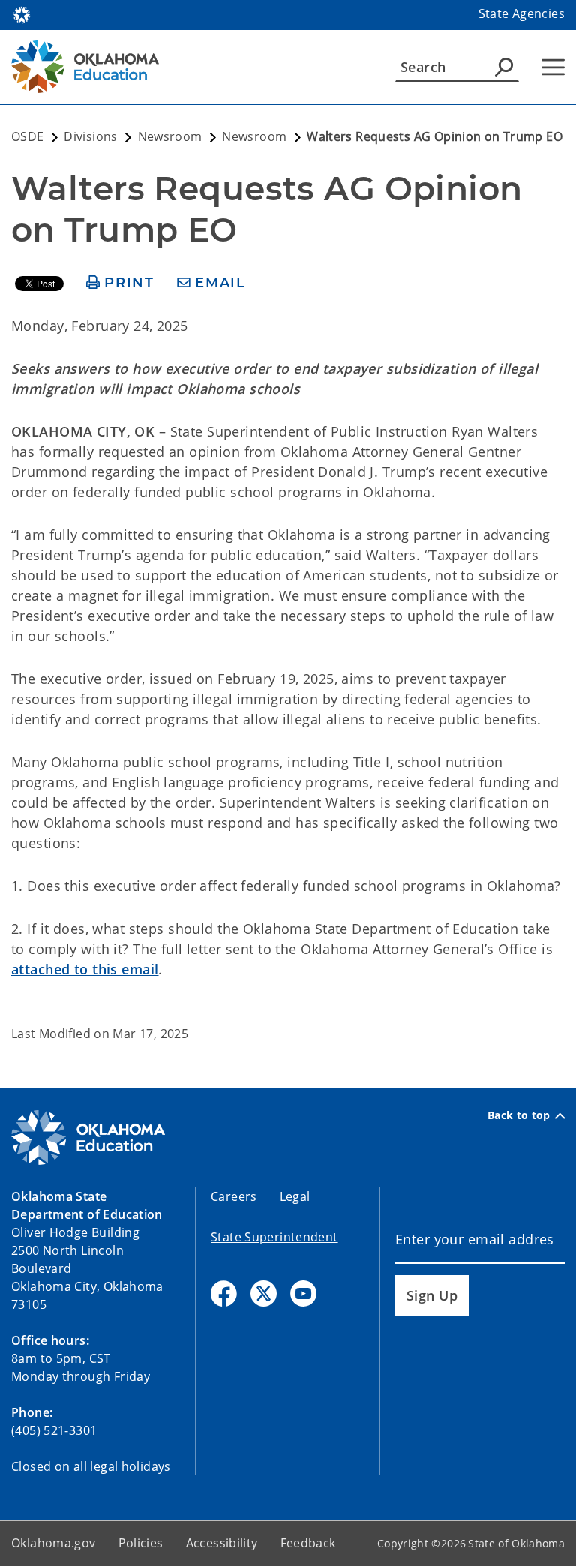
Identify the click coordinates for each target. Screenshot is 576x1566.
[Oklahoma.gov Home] (21, 13)
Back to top (519, 1115)
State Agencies (521, 13)
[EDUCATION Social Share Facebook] (224, 1293)
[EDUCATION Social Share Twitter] (263, 1293)
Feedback (308, 1542)
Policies (141, 1542)
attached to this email (84, 969)
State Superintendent (274, 1236)
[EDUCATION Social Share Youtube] (303, 1293)
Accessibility (222, 1542)
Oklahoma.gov (53, 1542)
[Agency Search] (504, 67)
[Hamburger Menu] (553, 67)
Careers (234, 1196)
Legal (295, 1196)
